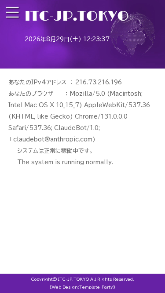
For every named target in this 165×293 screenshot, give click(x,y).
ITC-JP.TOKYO (73, 279)
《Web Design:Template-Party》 (82, 287)
